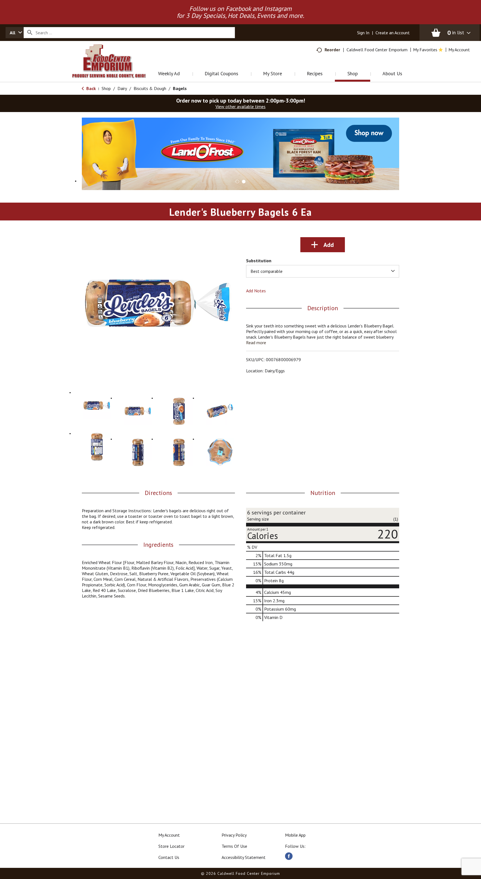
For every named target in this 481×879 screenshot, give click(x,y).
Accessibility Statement (244, 857)
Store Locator (171, 846)
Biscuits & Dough (150, 88)
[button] (240, 153)
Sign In (363, 32)
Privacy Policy (234, 835)
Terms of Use (234, 846)
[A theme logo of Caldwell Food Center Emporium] (114, 68)
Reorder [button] (332, 49)
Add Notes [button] (256, 290)
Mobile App (295, 835)
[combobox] (15, 32)
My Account (169, 835)
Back (90, 88)
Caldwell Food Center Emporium (377, 49)
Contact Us (168, 857)
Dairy (122, 88)
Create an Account (393, 32)
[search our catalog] (30, 32)
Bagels (180, 88)
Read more (256, 342)
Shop (106, 88)
